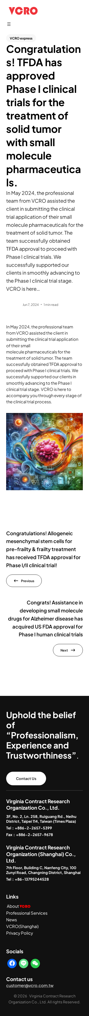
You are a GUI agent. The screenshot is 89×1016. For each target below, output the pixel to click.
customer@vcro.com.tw (29, 985)
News (11, 919)
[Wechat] (35, 963)
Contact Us (26, 778)
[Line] (23, 963)
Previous (27, 581)
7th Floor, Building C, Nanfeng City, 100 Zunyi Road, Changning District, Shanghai (43, 870)
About (19, 906)
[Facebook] (12, 963)
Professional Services (26, 913)
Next (64, 650)
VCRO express (21, 38)
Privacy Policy (19, 933)
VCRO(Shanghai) (22, 926)
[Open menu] (9, 24)
